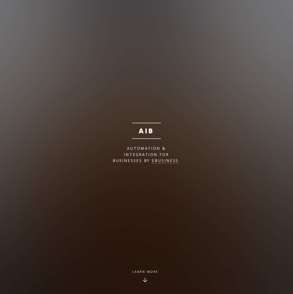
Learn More (145, 272)
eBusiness (165, 160)
